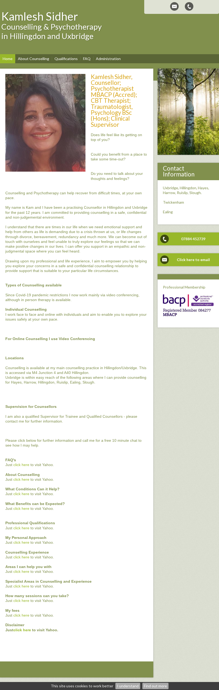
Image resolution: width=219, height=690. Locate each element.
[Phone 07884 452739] (189, 6)
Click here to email (193, 259)
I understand (128, 686)
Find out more (155, 686)
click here (21, 465)
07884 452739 (193, 238)
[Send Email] (174, 6)
